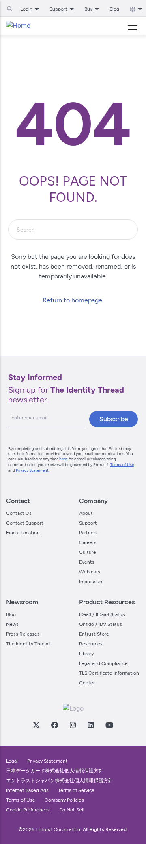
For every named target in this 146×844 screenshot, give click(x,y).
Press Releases (23, 634)
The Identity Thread (28, 644)
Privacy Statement (32, 470)
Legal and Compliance (103, 663)
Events (86, 562)
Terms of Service (76, 790)
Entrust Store (94, 634)
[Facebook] (54, 725)
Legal (12, 761)
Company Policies (64, 800)
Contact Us (19, 513)
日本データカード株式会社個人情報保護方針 (54, 771)
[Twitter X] (36, 725)
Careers (88, 542)
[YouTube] (109, 725)
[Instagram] (72, 725)
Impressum (91, 581)
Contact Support (24, 523)
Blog (114, 9)
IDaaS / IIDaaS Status (102, 614)
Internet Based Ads (27, 790)
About (86, 513)
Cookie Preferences (28, 810)
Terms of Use (122, 464)
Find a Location (23, 533)
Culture (87, 552)
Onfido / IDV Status (100, 624)
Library (86, 653)
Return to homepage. (73, 300)
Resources (91, 644)
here (63, 458)
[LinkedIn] (90, 725)
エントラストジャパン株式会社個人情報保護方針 (59, 780)
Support (88, 523)
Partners (88, 533)
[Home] (18, 26)
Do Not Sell (71, 810)
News (12, 624)
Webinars (89, 572)
